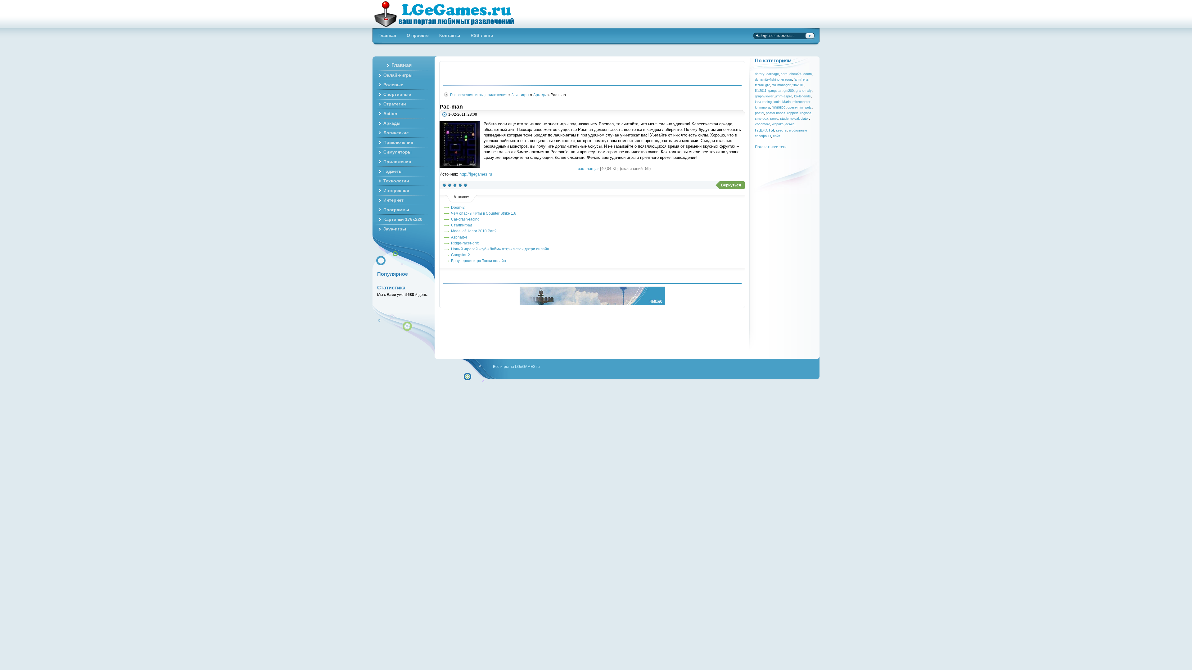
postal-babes (775, 113)
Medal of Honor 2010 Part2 (474, 231)
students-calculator (794, 118)
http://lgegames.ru (475, 174)
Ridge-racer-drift (465, 243)
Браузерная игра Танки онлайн (478, 261)
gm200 (788, 90)
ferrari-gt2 (762, 85)
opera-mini (795, 107)
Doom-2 (458, 207)
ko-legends (802, 96)
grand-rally (804, 90)
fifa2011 (760, 90)
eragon (786, 79)
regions (805, 113)
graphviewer (764, 96)
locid (777, 102)
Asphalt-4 (459, 237)
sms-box (761, 118)
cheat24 (795, 74)
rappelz (792, 113)
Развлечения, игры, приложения (479, 95)
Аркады (540, 95)
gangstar (775, 90)
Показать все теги (771, 147)
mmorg (764, 107)
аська (789, 124)
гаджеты (764, 129)
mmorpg (779, 107)
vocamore (762, 124)
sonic (774, 118)
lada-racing (763, 102)
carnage (772, 74)
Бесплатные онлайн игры (447, 14)
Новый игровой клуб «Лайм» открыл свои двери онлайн (500, 249)
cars (784, 74)
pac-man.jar (588, 168)
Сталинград (461, 225)
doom (807, 74)
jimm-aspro (783, 96)
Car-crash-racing (465, 219)
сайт (776, 136)
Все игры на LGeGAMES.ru (516, 366)
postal (759, 113)
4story (760, 74)
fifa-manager (781, 85)
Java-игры (520, 95)
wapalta (777, 124)
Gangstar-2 (460, 255)
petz (808, 107)
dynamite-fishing (767, 79)
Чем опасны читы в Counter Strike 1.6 (483, 213)
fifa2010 (798, 85)
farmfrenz (801, 79)
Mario (786, 102)
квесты (781, 130)
